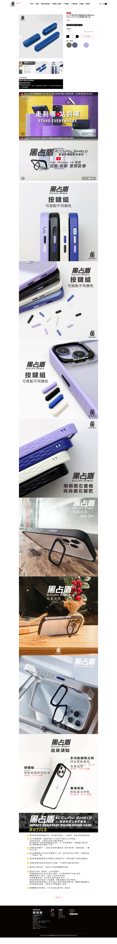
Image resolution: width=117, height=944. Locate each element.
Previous (20, 36)
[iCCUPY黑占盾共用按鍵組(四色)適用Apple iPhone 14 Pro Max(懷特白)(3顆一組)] (80, 45)
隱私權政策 (71, 909)
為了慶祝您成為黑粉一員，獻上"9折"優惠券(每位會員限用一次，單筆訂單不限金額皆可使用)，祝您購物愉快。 (40, 85)
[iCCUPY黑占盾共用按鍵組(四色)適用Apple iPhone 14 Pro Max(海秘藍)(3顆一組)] (15, 3)
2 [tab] (36, 76)
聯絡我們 (60, 912)
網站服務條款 (72, 911)
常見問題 (60, 911)
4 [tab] (40, 76)
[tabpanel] (41, 68)
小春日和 (71, 912)
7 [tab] (46, 76)
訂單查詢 (53, 915)
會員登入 (53, 912)
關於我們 (60, 914)
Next (61, 36)
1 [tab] (34, 76)
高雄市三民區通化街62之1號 (44, 921)
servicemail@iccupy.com (42, 927)
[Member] (100, 4)
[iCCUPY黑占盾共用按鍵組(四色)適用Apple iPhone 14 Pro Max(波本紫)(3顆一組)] (86, 45)
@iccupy (38, 928)
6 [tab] (44, 76)
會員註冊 (53, 914)
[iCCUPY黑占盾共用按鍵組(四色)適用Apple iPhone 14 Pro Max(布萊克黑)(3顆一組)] (69, 45)
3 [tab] (38, 76)
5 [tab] (42, 76)
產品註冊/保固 (62, 915)
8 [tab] (48, 76)
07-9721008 (37, 925)
